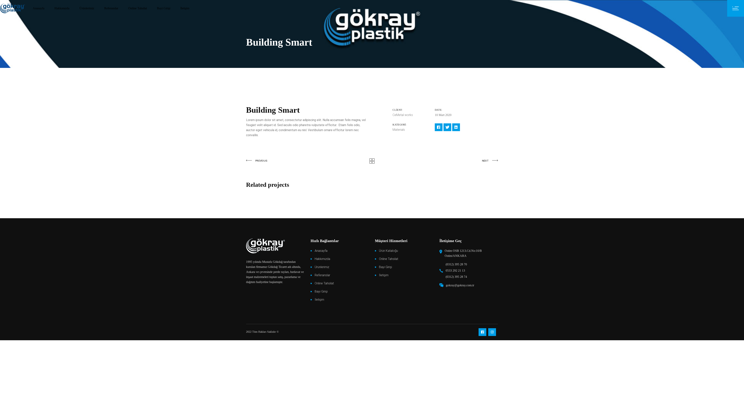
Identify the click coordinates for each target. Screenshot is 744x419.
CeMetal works (403, 115)
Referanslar (322, 275)
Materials (399, 130)
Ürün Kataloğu (388, 251)
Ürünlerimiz (322, 267)
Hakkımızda (322, 259)
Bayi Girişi (321, 291)
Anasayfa (321, 251)
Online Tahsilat (324, 283)
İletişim (319, 299)
